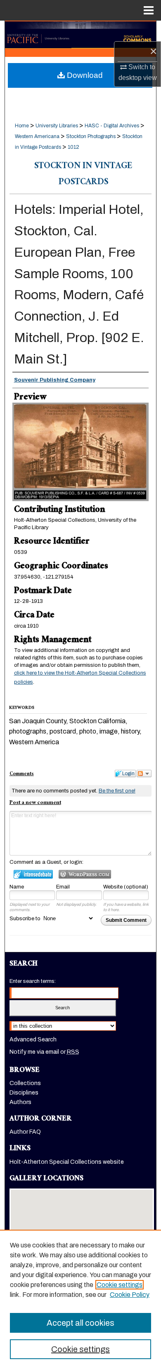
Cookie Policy (129, 1294)
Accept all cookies (80, 1322)
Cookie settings (119, 1284)
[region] (80, 1299)
